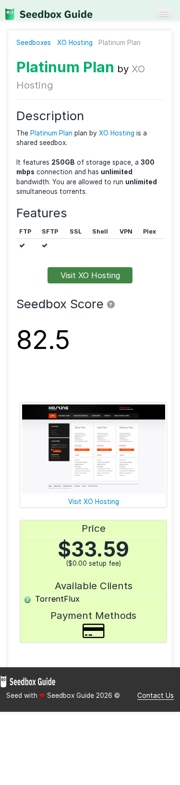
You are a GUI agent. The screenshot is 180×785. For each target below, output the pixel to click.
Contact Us (155, 695)
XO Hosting (75, 42)
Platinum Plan (65, 67)
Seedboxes (33, 42)
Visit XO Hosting (90, 275)
